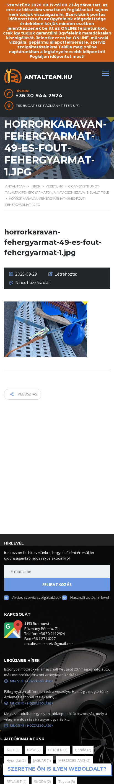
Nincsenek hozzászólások (31, 681)
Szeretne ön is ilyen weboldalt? (57, 769)
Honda (83, 749)
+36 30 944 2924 (39, 96)
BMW (33, 749)
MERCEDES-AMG (74, 760)
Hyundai (16, 760)
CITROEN (57, 749)
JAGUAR (42, 760)
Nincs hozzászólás (32, 282)
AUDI (13, 749)
